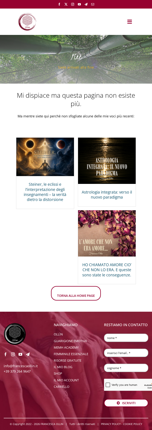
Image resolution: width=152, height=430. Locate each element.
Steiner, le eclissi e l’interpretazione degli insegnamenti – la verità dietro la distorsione (45, 192)
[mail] (92, 4)
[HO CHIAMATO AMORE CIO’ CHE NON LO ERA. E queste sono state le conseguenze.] (107, 233)
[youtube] (79, 4)
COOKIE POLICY (132, 424)
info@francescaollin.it (21, 366)
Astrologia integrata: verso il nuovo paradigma (107, 194)
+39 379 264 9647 (17, 371)
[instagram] (72, 4)
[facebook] (59, 4)
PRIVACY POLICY (111, 424)
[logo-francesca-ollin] (15, 324)
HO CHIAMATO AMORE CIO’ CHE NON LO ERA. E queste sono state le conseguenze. (106, 270)
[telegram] (86, 4)
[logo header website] (27, 12)
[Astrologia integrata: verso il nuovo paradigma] (107, 161)
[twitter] (66, 4)
